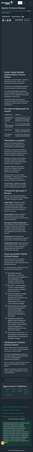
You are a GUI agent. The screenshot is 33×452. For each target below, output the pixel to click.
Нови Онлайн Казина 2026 (10, 407)
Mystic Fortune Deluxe (26, 391)
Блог (12, 410)
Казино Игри (22, 11)
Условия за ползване (8, 413)
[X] (5, 20)
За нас (23, 416)
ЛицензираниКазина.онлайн (10, 11)
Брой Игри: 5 (17, 16)
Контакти (18, 410)
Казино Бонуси (24, 407)
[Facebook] (3, 20)
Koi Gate (8, 395)
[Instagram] (8, 20)
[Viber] (10, 20)
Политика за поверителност (10, 416)
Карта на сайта (20, 413)
